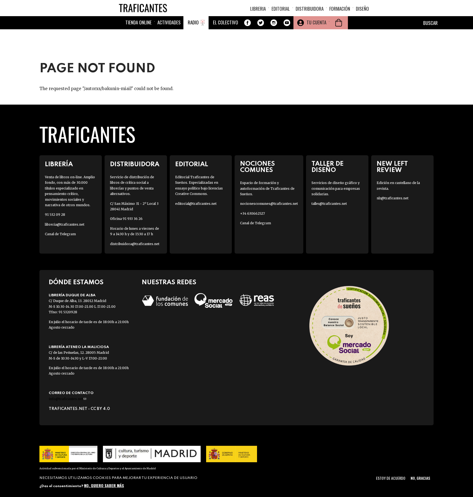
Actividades (169, 22)
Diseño (362, 8)
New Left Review (392, 167)
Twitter (260, 23)
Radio (193, 22)
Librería (59, 164)
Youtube (286, 23)
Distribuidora (310, 8)
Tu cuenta (316, 22)
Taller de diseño (328, 167)
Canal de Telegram (60, 234)
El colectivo (225, 22)
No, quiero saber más (104, 485)
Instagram (273, 23)
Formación (339, 8)
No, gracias (420, 478)
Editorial (281, 8)
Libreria (258, 8)
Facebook (247, 23)
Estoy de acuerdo (390, 478)
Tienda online (138, 22)
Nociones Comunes (257, 167)
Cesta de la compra (338, 23)
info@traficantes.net (67, 399)
